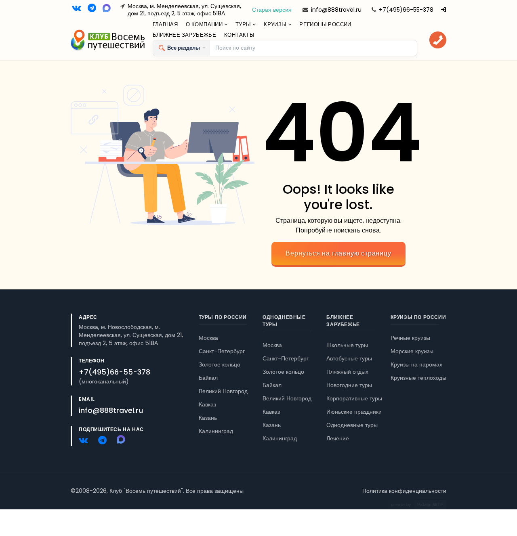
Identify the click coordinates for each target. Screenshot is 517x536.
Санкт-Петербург (222, 351)
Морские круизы (412, 351)
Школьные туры (347, 345)
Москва (208, 338)
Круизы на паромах (416, 364)
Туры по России (223, 317)
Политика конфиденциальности (404, 491)
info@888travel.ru (336, 9)
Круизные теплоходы (418, 378)
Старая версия (272, 9)
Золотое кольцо (219, 364)
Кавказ (207, 404)
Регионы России (325, 24)
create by (417, 504)
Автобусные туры (349, 358)
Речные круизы (410, 338)
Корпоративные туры (354, 398)
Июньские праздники (354, 412)
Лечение (337, 438)
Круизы (276, 24)
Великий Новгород (223, 391)
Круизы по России (418, 317)
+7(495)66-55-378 (406, 9)
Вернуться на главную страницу (338, 253)
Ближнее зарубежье (184, 34)
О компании (205, 24)
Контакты (239, 34)
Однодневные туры (352, 425)
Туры (243, 24)
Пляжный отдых (347, 372)
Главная (165, 24)
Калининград (216, 431)
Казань (208, 418)
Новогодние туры (349, 385)
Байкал (208, 378)
